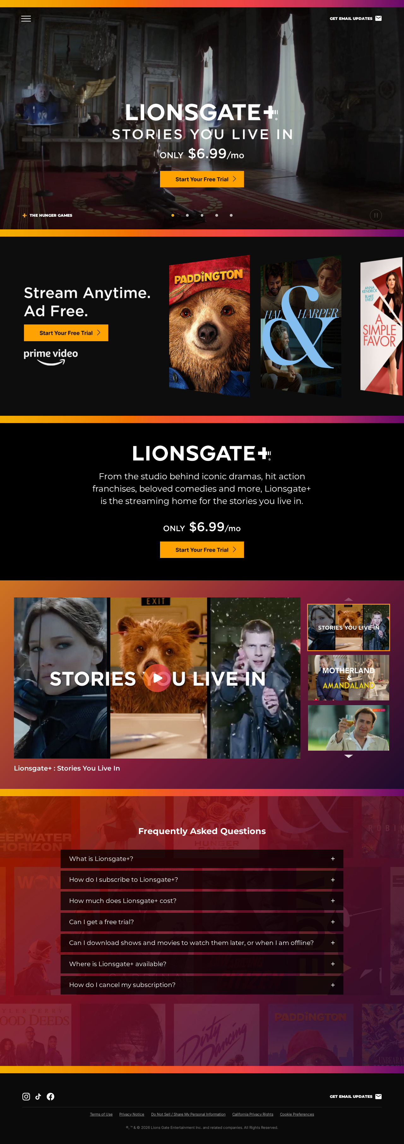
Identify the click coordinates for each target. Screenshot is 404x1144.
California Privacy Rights (252, 1114)
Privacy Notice (131, 1114)
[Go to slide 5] (231, 215)
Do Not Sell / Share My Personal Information (188, 1114)
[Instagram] (26, 1096)
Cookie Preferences (297, 1114)
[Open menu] (28, 18)
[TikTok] (38, 1096)
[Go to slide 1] (172, 215)
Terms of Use (101, 1114)
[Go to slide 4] (216, 215)
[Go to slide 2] (187, 215)
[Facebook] (50, 1096)
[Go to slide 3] (202, 215)
